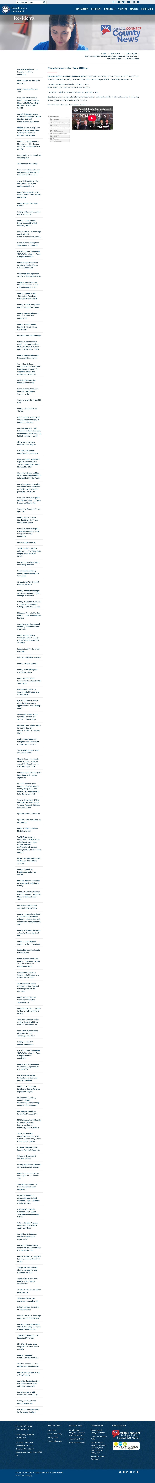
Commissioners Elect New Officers (27, 204)
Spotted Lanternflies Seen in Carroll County (28, 951)
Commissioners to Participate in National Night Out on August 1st (29, 775)
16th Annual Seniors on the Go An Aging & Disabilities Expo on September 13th (28, 1022)
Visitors (122, 9)
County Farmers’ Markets (27, 663)
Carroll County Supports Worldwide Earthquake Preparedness (27, 1236)
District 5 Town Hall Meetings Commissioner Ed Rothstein (29, 1317)
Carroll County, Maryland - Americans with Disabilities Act (77, 1432)
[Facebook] (119, 2)
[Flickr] (138, 2)
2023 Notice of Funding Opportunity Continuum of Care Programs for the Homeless (28, 987)
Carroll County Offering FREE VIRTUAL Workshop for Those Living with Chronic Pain (29, 500)
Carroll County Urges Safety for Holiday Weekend (28, 563)
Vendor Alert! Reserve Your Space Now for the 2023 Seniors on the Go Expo (27, 716)
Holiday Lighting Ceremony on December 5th (28, 1308)
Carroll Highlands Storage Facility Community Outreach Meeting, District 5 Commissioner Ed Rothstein (29, 118)
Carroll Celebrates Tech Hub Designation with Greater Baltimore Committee (28, 1383)
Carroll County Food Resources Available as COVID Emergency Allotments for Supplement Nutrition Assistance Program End (28, 369)
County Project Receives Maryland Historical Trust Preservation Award (27, 520)
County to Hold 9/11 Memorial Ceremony (25, 1043)
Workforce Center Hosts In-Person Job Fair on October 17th (28, 1175)
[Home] (113, 2)
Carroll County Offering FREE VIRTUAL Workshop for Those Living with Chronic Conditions (29, 1054)
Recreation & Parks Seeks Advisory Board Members (27, 906)
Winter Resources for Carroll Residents (28, 81)
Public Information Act (77, 1442)
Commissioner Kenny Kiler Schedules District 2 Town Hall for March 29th (27, 265)
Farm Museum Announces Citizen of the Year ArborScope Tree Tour (27, 1033)
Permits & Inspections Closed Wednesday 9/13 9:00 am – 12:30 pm (28, 861)
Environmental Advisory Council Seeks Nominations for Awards (28, 573)
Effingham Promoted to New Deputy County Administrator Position (29, 615)
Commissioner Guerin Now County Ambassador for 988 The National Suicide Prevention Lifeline (28, 962)
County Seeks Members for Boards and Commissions (28, 356)
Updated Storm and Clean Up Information (29, 821)
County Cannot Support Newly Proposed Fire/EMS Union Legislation (27, 223)
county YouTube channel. (121, 97)
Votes (50, 105)
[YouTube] (128, 2)
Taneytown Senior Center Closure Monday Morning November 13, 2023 (27, 1270)
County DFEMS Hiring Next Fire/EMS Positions (27, 670)
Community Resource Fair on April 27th (28, 510)
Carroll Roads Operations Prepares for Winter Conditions (27, 72)
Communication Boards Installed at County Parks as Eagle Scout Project (28, 1089)
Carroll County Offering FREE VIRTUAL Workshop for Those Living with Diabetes (29, 254)
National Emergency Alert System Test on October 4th (28, 1148)
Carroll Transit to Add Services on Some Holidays (27, 1393)
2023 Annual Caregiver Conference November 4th (27, 1299)
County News (131, 53)
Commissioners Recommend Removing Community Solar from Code (28, 626)
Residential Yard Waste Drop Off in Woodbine (28, 1373)
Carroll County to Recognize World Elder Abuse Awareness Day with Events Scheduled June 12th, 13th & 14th (28, 488)
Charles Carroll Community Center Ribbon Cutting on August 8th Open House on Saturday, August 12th (28, 763)
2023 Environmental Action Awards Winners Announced (28, 1365)
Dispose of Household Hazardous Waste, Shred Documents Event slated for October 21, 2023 (28, 1199)
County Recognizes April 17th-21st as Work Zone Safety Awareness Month (27, 296)
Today (88, 76)
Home (103, 53)
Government (82, 9)
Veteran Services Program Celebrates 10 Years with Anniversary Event (27, 1225)
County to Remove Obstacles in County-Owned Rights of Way (28, 932)
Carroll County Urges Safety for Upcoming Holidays (28, 1410)
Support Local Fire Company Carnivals (28, 650)
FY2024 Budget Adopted (26, 542)
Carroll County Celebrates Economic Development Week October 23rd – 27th (29, 1247)
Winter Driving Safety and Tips (27, 90)
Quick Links (147, 9)
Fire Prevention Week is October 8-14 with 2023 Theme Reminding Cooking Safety (28, 1213)
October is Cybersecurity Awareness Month (27, 1157)
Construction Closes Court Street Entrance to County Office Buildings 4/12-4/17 (27, 285)
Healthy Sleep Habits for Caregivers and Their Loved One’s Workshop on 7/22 (28, 741)
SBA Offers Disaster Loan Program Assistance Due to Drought (28, 1346)
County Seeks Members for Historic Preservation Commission (28, 315)
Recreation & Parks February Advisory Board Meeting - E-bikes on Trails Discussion (28, 172)
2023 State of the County (27, 164)
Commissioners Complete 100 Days (29, 401)
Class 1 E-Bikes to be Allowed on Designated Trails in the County (28, 883)
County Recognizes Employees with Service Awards (26, 872)
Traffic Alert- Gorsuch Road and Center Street (28, 751)
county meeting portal (97, 97)
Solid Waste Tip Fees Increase (29, 657)
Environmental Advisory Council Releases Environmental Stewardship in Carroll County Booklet (28, 1101)
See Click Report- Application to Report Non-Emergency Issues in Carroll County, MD (98, 1447)
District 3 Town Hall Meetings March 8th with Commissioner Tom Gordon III (29, 234)
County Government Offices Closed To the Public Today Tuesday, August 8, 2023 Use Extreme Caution (28, 804)
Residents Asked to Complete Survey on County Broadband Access (29, 1259)
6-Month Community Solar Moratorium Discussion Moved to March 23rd (28, 183)
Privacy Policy (53, 1437)
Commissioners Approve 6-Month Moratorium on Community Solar (27, 391)
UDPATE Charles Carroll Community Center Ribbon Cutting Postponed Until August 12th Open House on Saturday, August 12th (28, 789)
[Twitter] (123, 2)
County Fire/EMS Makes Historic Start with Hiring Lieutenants (27, 327)
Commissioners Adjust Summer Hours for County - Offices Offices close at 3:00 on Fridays (28, 639)
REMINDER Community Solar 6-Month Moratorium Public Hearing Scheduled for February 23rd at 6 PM (28, 131)
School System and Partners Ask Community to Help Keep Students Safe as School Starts (28, 895)
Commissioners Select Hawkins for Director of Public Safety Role (29, 680)
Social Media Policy (55, 1434)
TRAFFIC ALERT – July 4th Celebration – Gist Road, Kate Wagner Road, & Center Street (29, 552)
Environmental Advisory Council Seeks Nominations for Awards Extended (28, 975)
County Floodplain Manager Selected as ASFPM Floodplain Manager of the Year (29, 593)
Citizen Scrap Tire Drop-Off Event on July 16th (28, 583)
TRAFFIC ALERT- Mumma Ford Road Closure (29, 1291)
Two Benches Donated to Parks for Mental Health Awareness (27, 1187)
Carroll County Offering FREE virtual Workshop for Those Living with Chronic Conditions (28, 532)
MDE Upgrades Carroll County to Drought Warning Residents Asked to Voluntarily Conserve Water (29, 1124)
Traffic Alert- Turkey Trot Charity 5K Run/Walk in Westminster (27, 1281)
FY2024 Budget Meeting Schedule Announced (26, 381)
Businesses (110, 9)
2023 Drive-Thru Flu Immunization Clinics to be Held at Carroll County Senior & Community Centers (29, 1137)
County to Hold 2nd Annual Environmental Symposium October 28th (28, 1066)
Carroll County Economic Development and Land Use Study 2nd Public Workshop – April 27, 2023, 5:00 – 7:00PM (28, 345)
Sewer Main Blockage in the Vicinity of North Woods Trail (29, 275)
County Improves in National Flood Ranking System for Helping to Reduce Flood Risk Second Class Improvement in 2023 (29, 919)
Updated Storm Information (28, 814)
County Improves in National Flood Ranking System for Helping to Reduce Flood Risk (28, 604)
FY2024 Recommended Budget (29, 335)
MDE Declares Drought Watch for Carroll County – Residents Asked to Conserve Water (29, 729)
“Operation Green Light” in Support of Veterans (27, 1336)
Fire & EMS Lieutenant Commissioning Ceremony (27, 452)
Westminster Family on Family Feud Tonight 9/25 (27, 1112)
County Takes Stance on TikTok (27, 409)
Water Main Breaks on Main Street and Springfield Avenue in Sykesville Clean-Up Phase (29, 475)
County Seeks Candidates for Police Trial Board (28, 213)
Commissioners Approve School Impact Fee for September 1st (26, 999)
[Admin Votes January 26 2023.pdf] (80, 129)
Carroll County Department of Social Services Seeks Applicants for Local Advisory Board (28, 704)
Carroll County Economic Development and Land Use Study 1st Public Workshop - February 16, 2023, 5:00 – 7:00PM (28, 103)
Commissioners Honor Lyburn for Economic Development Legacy (29, 1011)
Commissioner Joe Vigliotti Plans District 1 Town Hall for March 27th (29, 194)
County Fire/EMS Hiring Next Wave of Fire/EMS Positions (28, 306)
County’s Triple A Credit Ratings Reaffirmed (26, 1402)
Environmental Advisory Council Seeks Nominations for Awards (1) (28, 692)
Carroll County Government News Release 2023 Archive (111, 56)
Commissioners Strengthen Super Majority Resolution (28, 244)
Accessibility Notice (76, 1439)
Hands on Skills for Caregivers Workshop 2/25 (29, 156)
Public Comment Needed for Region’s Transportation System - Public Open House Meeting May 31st (28, 463)
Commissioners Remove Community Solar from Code (28, 942)
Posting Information (55, 1441)
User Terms (52, 1430)
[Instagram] (134, 2)
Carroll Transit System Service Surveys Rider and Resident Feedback (27, 1078)
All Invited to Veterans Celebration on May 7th (26, 443)
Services (134, 9)
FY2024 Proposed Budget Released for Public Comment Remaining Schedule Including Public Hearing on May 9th (29, 432)
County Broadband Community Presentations (27, 1356)
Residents (96, 9)
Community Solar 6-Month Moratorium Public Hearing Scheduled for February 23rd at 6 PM (28, 145)
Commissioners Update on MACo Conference (27, 829)
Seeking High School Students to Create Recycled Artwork (29, 1165)
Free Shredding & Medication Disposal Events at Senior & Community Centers (28, 419)
